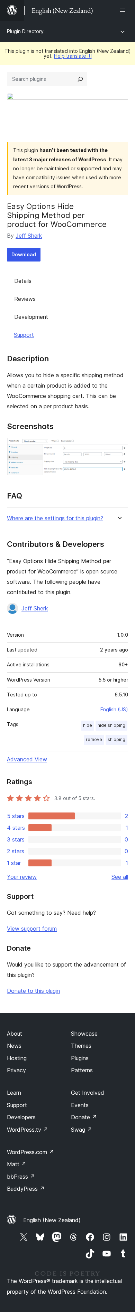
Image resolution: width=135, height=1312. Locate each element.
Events (80, 1105)
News (14, 1045)
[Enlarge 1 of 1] (118, 447)
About (14, 1033)
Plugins (80, 1058)
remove (94, 739)
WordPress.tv (27, 1129)
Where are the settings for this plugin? (55, 518)
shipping (116, 739)
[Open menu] (124, 10)
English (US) (114, 709)
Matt (16, 1164)
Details (23, 280)
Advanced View (27, 759)
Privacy (16, 1070)
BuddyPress (26, 1188)
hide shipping (111, 725)
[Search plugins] (80, 79)
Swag (81, 1129)
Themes (81, 1045)
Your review (22, 876)
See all (119, 876)
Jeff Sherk (29, 235)
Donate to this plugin (33, 990)
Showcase (84, 1033)
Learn (14, 1092)
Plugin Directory (25, 31)
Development (31, 316)
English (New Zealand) (52, 1220)
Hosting (17, 1058)
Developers (21, 1117)
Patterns (82, 1070)
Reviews (25, 298)
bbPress (21, 1176)
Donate (84, 1117)
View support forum (32, 928)
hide (87, 725)
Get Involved (87, 1092)
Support (24, 334)
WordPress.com (30, 1152)
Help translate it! (73, 56)
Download (23, 254)
